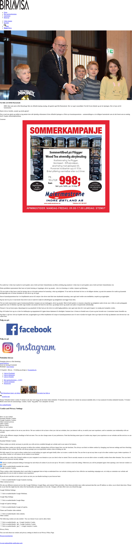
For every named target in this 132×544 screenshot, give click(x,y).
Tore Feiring (10, 367)
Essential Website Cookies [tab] (8, 418)
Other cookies (4, 515)
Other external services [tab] (7, 422)
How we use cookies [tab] (6, 417)
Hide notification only (16, 543)
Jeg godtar (3, 405)
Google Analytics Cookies (8, 468)
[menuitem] (68, 12)
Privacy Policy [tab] (4, 425)
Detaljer (8, 405)
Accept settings (4, 543)
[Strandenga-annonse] (66, 160)
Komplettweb (32, 370)
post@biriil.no (4, 363)
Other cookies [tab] (4, 423)
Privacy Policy (4, 529)
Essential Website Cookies (8, 441)
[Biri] (14, 9)
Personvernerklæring (6, 536)
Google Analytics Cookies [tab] (8, 420)
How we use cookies (6, 427)
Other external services (7, 482)
